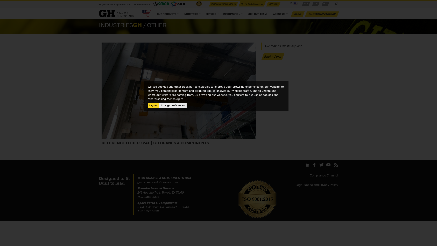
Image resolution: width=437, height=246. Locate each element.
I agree (153, 105)
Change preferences (173, 105)
